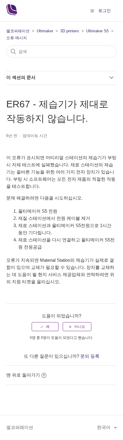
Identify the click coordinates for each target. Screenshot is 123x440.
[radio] (45, 326)
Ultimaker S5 (97, 31)
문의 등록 (89, 356)
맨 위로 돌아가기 (23, 374)
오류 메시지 (16, 38)
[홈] (11, 13)
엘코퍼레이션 (18, 31)
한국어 (104, 427)
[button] (92, 11)
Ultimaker (45, 31)
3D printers (69, 31)
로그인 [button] (104, 10)
